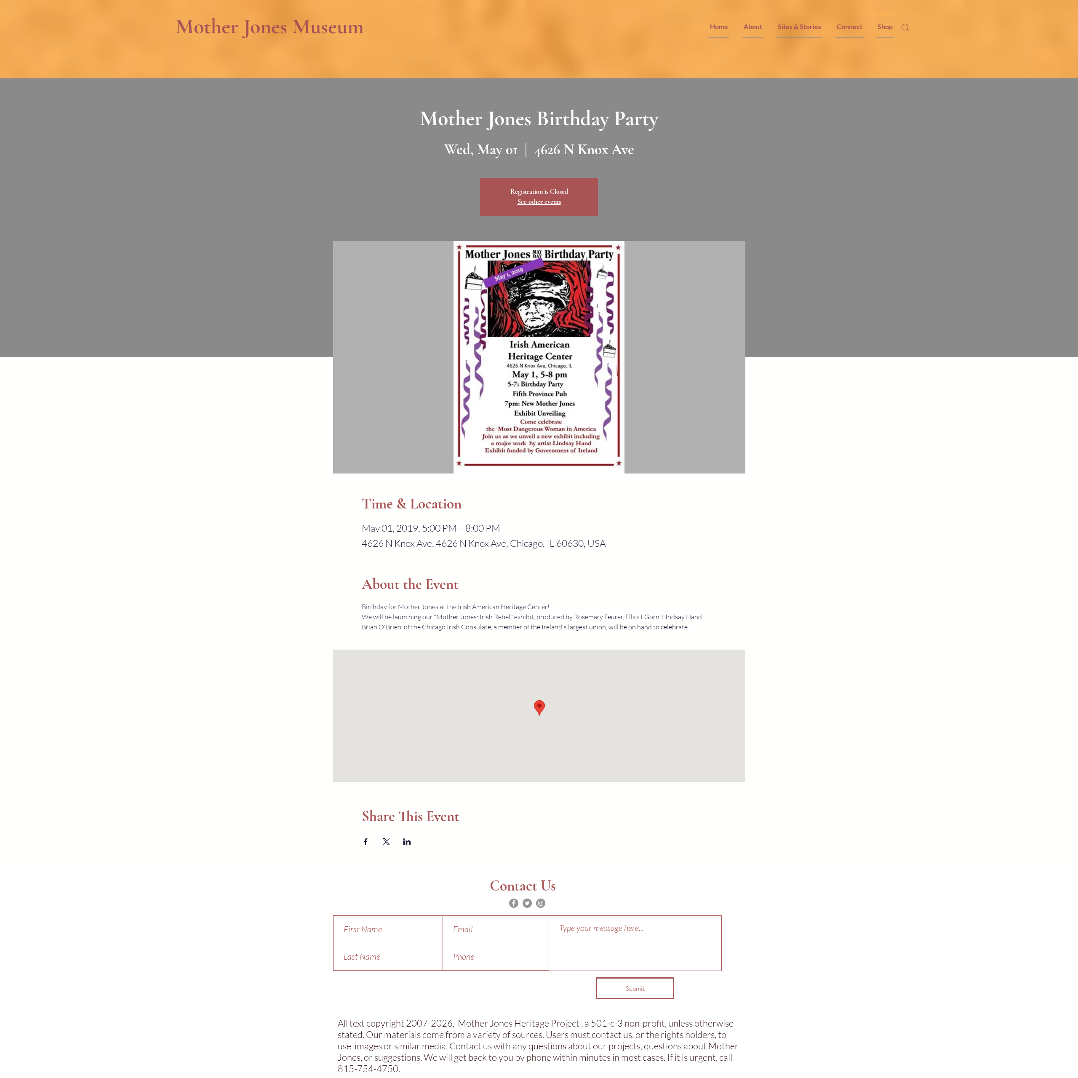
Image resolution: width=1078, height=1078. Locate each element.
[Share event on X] (386, 841)
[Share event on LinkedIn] (407, 841)
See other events (539, 202)
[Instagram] (540, 903)
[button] (753, 26)
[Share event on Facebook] (366, 841)
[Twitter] (527, 903)
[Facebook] (513, 903)
